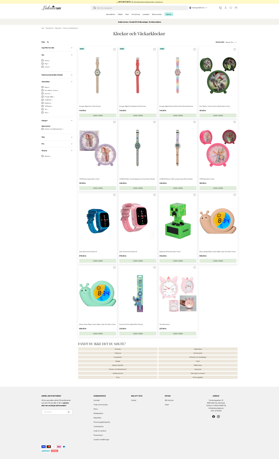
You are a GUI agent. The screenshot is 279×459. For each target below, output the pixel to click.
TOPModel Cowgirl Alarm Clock (89, 179)
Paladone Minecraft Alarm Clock (169, 251)
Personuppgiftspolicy (102, 422)
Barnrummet (157, 14)
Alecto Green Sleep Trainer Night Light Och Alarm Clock (97, 324)
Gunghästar (118, 357)
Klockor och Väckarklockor (70, 28)
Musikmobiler (197, 353)
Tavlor (198, 361)
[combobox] (139, 8)
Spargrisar (198, 369)
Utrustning (136, 14)
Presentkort (98, 435)
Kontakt (97, 400)
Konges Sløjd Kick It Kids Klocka (89, 106)
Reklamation (98, 413)
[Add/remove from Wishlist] (114, 49)
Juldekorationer (117, 373)
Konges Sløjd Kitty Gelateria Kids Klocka (132, 106)
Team (167, 404)
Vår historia (169, 400)
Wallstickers (198, 365)
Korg (117, 377)
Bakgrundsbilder (117, 365)
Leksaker (146, 14)
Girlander (118, 349)
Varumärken (110, 14)
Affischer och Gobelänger (198, 357)
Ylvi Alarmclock (164, 324)
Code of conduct (100, 431)
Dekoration (58, 28)
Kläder (120, 14)
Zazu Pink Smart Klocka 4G (128, 251)
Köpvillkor (97, 418)
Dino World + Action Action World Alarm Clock (214, 106)
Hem (42, 28)
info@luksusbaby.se (216, 408)
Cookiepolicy (98, 426)
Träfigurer (118, 353)
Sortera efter (220, 42)
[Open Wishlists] (231, 8)
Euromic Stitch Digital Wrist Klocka (131, 324)
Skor (127, 14)
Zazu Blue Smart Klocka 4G (88, 251)
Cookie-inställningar (101, 439)
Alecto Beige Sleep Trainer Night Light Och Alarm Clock (217, 251)
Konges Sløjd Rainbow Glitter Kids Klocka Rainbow (176, 106)
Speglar (117, 361)
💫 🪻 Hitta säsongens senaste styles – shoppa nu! (139, 2)
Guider (133, 400)
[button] (236, 7)
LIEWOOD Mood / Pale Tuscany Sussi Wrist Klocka (175, 179)
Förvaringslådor (198, 377)
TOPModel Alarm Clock (206, 179)
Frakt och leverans (101, 404)
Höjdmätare (198, 349)
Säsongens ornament (198, 373)
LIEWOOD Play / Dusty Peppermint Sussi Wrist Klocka (137, 179)
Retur (96, 409)
